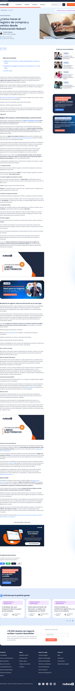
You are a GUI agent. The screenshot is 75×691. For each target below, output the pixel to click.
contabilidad (31, 387)
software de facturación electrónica (22, 138)
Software (34, 4)
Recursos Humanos (5, 664)
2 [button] (69, 620)
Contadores (18, 4)
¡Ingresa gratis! (6, 582)
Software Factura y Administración (8, 602)
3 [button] (72, 620)
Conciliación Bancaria (5, 667)
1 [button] (67, 620)
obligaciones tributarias (6, 474)
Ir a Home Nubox (4, 0)
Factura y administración (6, 658)
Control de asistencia (5, 672)
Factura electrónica (5, 15)
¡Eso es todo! (8, 71)
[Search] (63, 4)
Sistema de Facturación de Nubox (10, 97)
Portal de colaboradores (6, 669)
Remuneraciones (4, 661)
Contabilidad (3, 655)
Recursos (42, 4)
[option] (38, 610)
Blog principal (4, 10)
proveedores (11, 332)
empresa (11, 463)
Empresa (27, 4)
